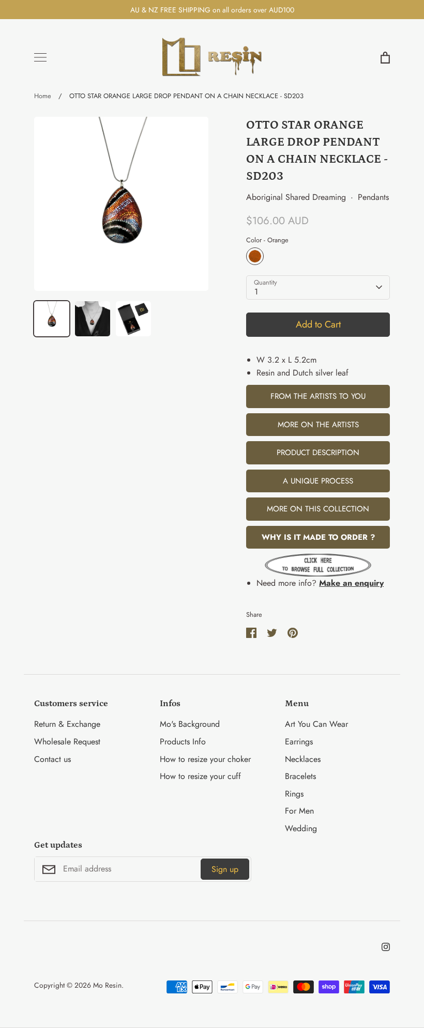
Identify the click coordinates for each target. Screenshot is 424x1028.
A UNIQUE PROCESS (318, 481)
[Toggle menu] (40, 57)
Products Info (183, 741)
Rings (294, 794)
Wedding (301, 828)
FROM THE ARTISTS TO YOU (318, 396)
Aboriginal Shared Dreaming (296, 197)
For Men (299, 811)
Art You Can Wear (316, 724)
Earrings (299, 741)
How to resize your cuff (200, 776)
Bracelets (300, 776)
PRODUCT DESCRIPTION (318, 452)
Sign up (224, 869)
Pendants (373, 197)
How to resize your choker (205, 759)
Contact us (52, 759)
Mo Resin (107, 985)
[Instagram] (385, 947)
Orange (255, 256)
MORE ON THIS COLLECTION (318, 509)
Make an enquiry (351, 583)
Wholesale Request (67, 741)
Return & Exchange (67, 724)
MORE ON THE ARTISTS (318, 424)
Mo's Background (190, 724)
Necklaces (303, 759)
